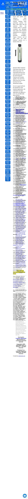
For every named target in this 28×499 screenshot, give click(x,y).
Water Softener (8, 3)
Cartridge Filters (8, 69)
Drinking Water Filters (8, 48)
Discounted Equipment (8, 155)
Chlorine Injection (8, 73)
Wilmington (15, 287)
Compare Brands (8, 44)
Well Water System (8, 25)
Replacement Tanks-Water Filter (8, 178)
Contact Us (11, 14)
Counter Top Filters (8, 110)
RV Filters (8, 89)
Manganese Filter (8, 123)
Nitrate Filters (7, 93)
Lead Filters (7, 97)
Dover (18, 279)
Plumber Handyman (8, 143)
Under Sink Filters (7, 82)
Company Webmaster (21, 338)
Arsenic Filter (8, 148)
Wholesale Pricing (8, 166)
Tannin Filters (7, 162)
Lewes (20, 281)
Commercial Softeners (8, 53)
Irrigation (8, 159)
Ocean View (19, 284)
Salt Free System (8, 120)
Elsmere (22, 279)
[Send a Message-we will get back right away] (25, 496)
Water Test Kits (8, 20)
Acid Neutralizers (8, 40)
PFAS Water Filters (7, 11)
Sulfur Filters (7, 16)
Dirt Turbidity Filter (8, 132)
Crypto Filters (7, 105)
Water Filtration (8, 151)
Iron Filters (7, 7)
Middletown (15, 282)
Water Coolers (8, 137)
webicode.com (21, 356)
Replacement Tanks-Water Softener (8, 171)
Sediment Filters (8, 65)
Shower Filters (8, 86)
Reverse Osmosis (8, 57)
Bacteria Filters (8, 101)
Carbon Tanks (8, 77)
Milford (20, 282)
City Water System (8, 35)
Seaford (15, 285)
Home (11, 11)
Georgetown (16, 281)
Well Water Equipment (8, 30)
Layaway (8, 140)
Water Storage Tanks (8, 115)
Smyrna (19, 285)
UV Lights (7, 61)
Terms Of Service (8, 128)
